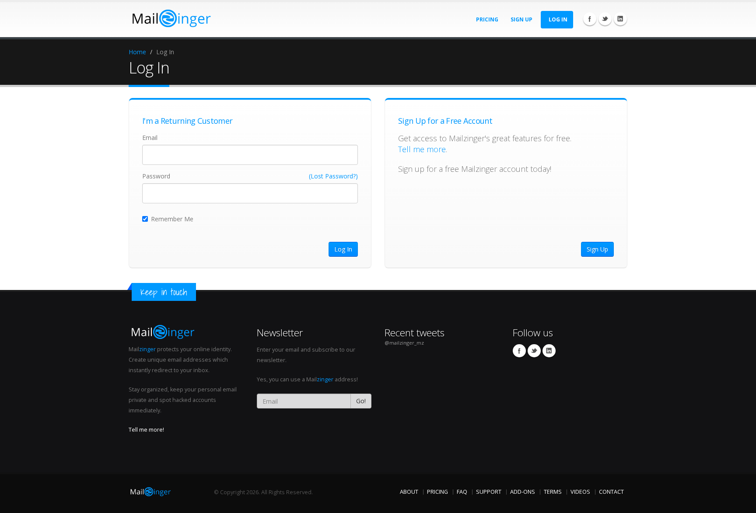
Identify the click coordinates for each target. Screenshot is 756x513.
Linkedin (620, 18)
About (409, 492)
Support (488, 492)
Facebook (589, 18)
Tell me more (422, 149)
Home (137, 52)
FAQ (462, 492)
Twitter (605, 18)
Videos (580, 492)
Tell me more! (146, 429)
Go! (361, 401)
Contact (611, 492)
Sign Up (521, 19)
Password (156, 176)
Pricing (487, 19)
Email (150, 137)
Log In (558, 19)
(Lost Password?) (333, 176)
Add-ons (522, 492)
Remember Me (172, 219)
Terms (553, 492)
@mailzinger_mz (404, 342)
